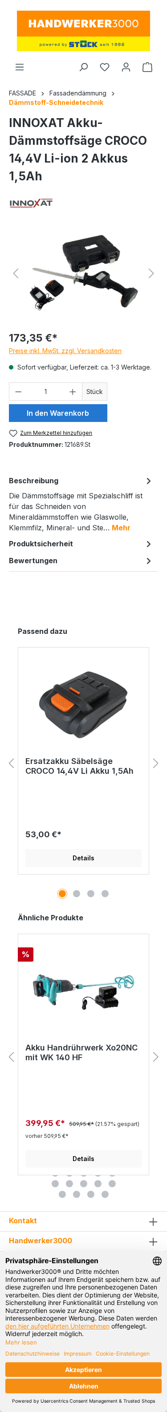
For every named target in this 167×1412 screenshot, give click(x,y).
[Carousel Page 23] (90, 1194)
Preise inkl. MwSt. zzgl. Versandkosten (65, 350)
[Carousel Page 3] (90, 893)
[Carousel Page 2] (76, 893)
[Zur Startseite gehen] (83, 31)
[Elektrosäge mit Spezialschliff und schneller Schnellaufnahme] (83, 273)
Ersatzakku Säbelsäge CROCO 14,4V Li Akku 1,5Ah (79, 766)
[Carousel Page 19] (98, 1183)
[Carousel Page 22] (76, 1194)
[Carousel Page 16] (55, 1183)
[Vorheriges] (15, 273)
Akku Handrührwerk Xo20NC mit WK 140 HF (81, 1052)
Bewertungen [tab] (33, 560)
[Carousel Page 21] (62, 1194)
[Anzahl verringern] (18, 391)
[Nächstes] (151, 273)
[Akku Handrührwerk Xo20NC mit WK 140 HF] (83, 991)
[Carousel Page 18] (83, 1183)
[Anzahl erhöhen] (73, 391)
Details (83, 858)
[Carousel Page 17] (69, 1183)
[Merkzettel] (104, 67)
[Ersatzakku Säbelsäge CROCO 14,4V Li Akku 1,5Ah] (83, 705)
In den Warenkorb (58, 413)
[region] (83, 273)
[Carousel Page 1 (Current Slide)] (62, 893)
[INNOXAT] (31, 203)
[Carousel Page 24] (105, 1194)
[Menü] (19, 67)
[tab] (81, 503)
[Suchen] (83, 67)
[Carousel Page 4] (105, 893)
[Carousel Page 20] (112, 1183)
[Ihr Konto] (126, 67)
